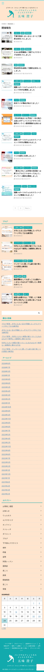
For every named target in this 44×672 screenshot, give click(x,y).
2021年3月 (6, 490)
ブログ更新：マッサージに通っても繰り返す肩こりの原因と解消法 (21, 350)
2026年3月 (6, 371)
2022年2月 (6, 466)
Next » (27, 208)
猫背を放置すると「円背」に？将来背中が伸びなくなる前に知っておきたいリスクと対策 (27, 299)
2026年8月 (6, 363)
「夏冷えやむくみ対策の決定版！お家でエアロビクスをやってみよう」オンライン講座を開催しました (27, 173)
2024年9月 (6, 411)
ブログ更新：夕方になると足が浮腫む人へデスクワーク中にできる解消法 (21, 325)
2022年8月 (6, 454)
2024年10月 (6, 407)
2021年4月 (6, 486)
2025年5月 (6, 387)
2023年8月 (6, 427)
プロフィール (18, 643)
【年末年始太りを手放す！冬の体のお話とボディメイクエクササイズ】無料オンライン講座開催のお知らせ (27, 120)
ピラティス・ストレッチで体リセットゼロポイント (22, 665)
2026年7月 (6, 367)
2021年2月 (6, 494)
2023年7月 (6, 431)
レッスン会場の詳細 (29, 646)
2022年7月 (6, 458)
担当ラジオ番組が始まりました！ (27, 103)
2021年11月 (6, 474)
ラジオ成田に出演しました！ (25, 156)
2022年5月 (6, 462)
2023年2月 (6, 442)
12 (16, 612)
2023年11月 (6, 419)
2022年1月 (6, 470)
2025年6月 (6, 383)
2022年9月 (6, 450)
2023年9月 (6, 423)
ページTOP (8, 643)
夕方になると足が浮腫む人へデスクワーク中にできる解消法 (21, 331)
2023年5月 (6, 435)
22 (34, 616)
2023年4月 (6, 438)
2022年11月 (6, 446)
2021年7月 (6, 478)
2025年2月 (6, 399)
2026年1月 (6, 375)
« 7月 (4, 628)
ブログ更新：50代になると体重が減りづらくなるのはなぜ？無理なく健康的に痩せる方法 (21, 337)
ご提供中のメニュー (30, 643)
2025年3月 (6, 395)
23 (39, 616)
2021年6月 (6, 482)
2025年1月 (6, 403)
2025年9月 (6, 379)
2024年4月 (6, 415)
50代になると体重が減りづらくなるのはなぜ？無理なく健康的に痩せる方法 (27, 248)
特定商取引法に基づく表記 (19, 648)
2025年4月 (6, 391)
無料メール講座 (16, 646)
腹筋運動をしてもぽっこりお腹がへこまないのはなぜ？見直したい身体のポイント (27, 282)
